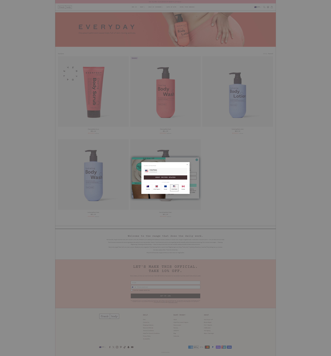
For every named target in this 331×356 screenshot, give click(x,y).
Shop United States (165, 177)
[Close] (187, 164)
